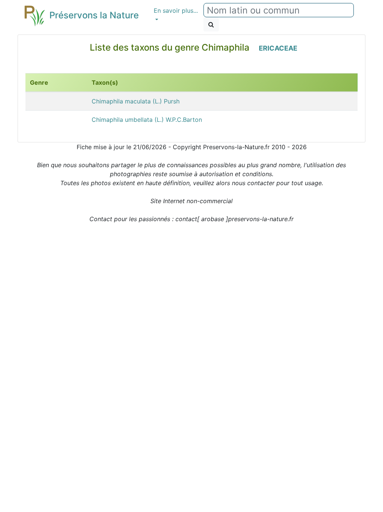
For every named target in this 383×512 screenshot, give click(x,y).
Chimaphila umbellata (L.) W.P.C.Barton (147, 119)
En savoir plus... (176, 10)
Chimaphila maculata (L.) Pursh (136, 101)
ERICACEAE (278, 48)
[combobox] (278, 10)
